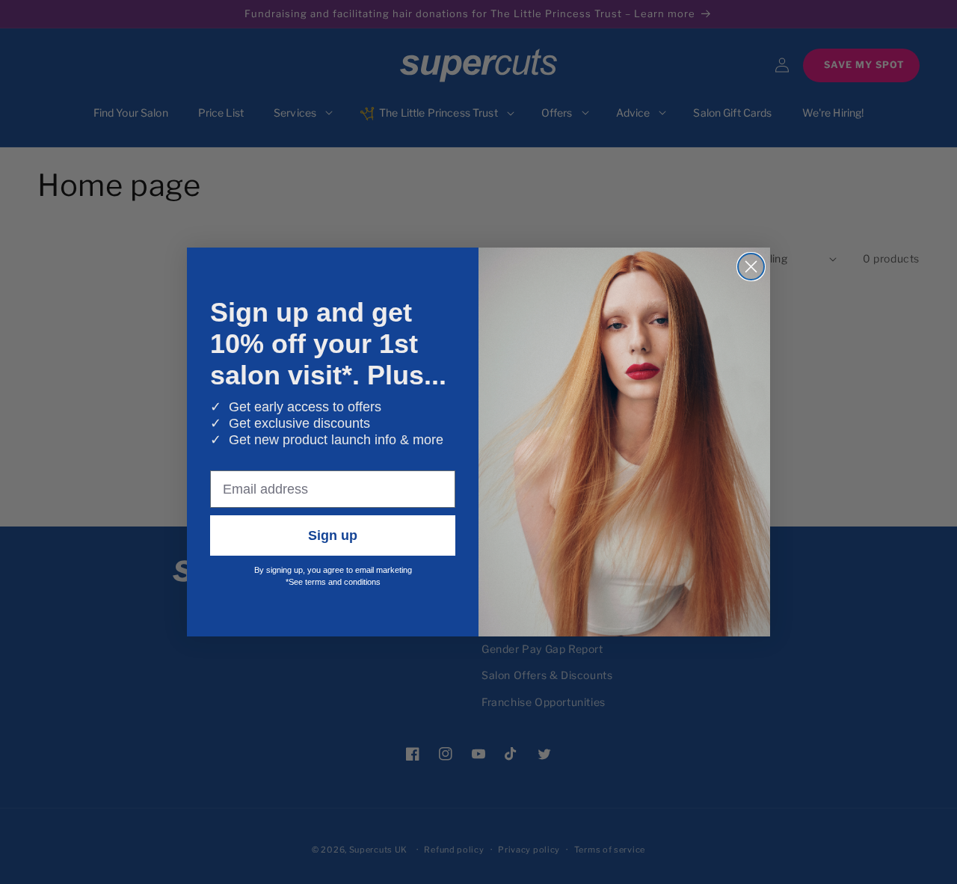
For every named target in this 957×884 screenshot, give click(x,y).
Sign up (332, 535)
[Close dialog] (751, 267)
